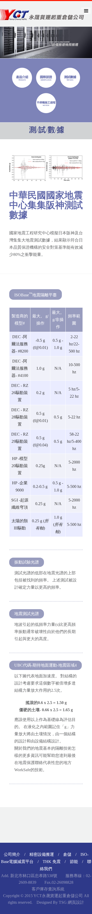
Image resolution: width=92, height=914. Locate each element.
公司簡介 (12, 854)
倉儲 (67, 854)
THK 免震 (52, 861)
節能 (74, 861)
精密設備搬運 (41, 854)
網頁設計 (76, 902)
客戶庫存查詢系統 (47, 889)
